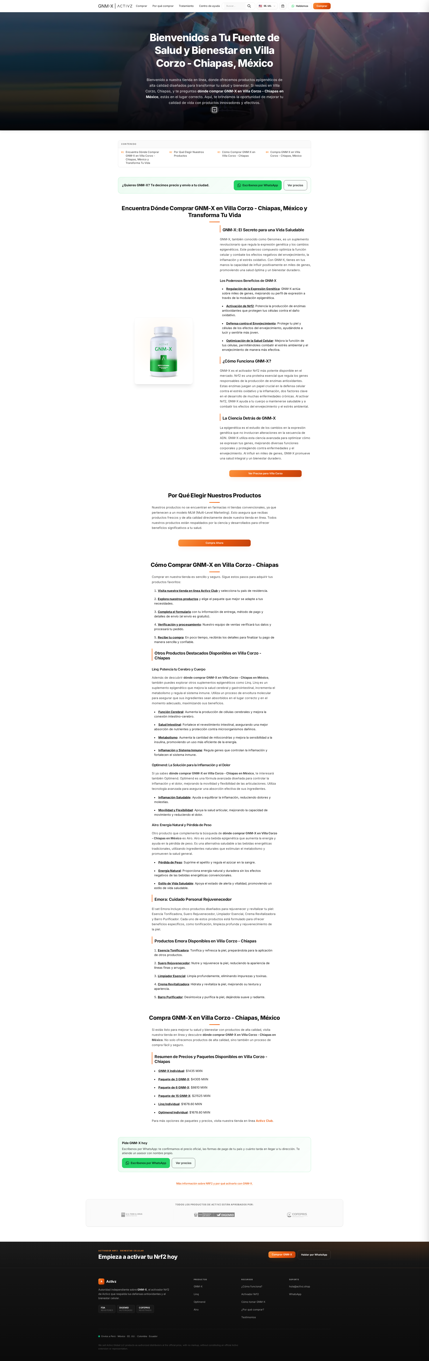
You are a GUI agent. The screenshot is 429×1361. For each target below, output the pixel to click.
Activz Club (209, 590)
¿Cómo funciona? (251, 1286)
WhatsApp (295, 1294)
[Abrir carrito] (282, 6)
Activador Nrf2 (250, 1294)
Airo (196, 1309)
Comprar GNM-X (282, 1254)
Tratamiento (186, 6)
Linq (196, 1294)
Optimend (199, 1301)
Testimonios (248, 1317)
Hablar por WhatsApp (314, 1254)
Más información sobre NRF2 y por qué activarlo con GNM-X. (214, 1183)
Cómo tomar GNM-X (253, 1301)
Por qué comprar (163, 6)
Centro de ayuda (209, 6)
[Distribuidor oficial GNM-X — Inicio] (115, 6)
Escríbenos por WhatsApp (260, 185)
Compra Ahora (214, 542)
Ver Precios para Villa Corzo (265, 473)
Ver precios (295, 185)
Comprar (141, 6)
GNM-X (198, 1286)
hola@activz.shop (299, 1286)
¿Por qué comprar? (252, 1309)
